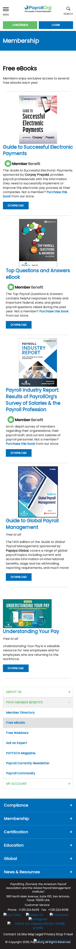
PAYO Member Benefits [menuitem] (24, 702)
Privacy (49, 934)
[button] (6, 9)
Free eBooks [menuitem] (15, 722)
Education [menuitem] (14, 845)
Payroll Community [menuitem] (20, 773)
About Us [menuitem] (13, 692)
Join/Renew (20, 25)
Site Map (27, 934)
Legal (39, 934)
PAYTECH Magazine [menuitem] (20, 753)
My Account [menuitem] (16, 783)
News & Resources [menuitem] (22, 872)
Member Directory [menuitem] (20, 712)
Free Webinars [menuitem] (17, 733)
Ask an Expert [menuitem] (16, 743)
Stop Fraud (64, 934)
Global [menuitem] (10, 858)
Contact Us (12, 934)
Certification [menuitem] (16, 832)
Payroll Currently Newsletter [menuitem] (28, 763)
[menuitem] (69, 692)
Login (56, 25)
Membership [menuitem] (16, 818)
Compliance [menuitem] (16, 805)
